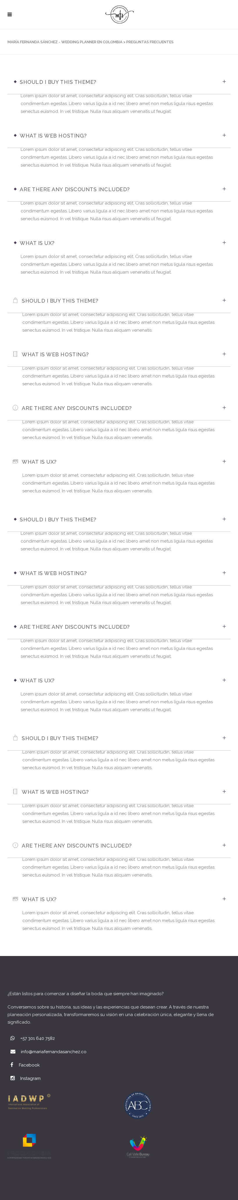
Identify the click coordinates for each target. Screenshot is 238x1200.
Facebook (29, 1065)
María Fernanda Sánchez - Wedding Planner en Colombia (65, 42)
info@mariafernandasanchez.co (53, 1051)
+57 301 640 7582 (37, 1038)
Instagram (30, 1078)
